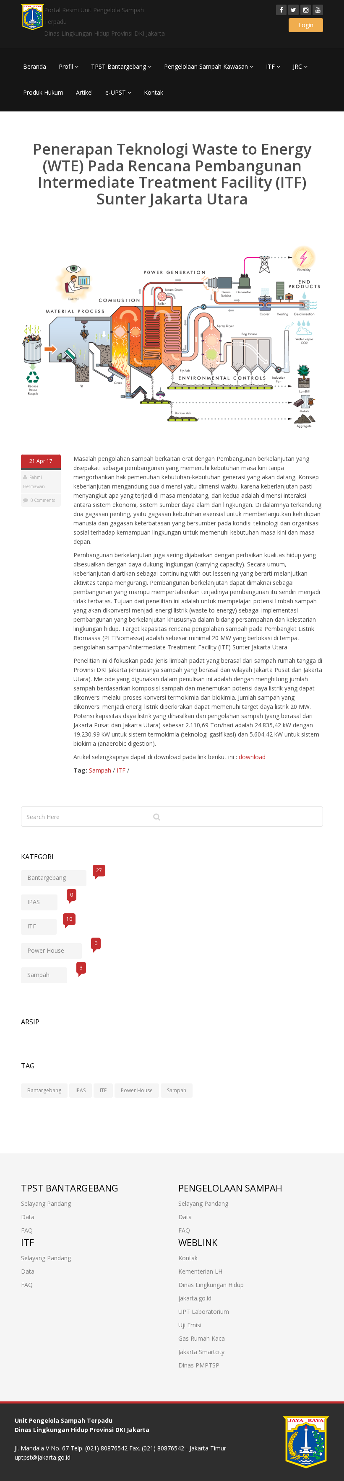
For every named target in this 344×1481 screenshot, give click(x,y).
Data (27, 1217)
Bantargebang (56, 875)
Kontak (153, 92)
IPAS (42, 900)
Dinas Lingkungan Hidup (211, 1285)
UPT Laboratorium (203, 1312)
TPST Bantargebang (119, 66)
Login (305, 25)
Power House (54, 948)
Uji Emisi (189, 1325)
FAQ (27, 1230)
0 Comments (43, 500)
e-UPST (116, 92)
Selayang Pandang (46, 1203)
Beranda (34, 66)
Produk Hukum (43, 92)
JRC (298, 66)
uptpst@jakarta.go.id (42, 1457)
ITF (271, 66)
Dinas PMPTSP (198, 1365)
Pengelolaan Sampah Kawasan (207, 66)
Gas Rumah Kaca (201, 1338)
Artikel (84, 92)
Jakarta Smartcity (201, 1352)
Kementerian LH (200, 1271)
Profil (67, 66)
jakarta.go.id (194, 1298)
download (252, 757)
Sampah (100, 770)
